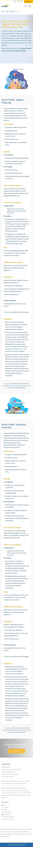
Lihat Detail (16, 751)
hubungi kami (7, 814)
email (4, 805)
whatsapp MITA (7, 812)
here (5, 797)
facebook (5, 807)
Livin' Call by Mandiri (9, 817)
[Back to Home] (5, 5)
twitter (5, 810)
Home (3, 11)
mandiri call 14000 (8, 819)
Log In (28, 1)
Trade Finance (12, 11)
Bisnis (7, 11)
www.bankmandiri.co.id (17, 349)
